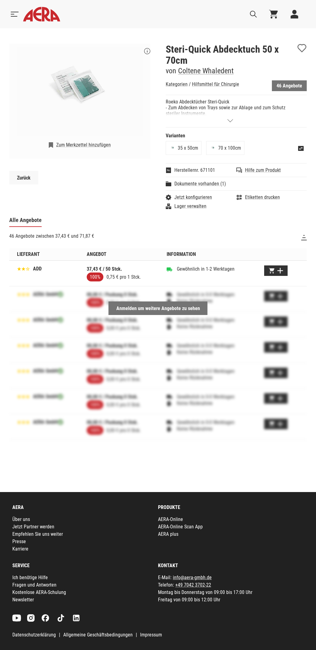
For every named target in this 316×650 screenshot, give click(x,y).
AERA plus (168, 534)
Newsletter (23, 600)
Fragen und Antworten (34, 585)
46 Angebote (289, 86)
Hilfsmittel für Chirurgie (215, 84)
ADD (37, 269)
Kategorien (177, 84)
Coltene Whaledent (206, 71)
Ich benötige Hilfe (30, 577)
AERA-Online (170, 519)
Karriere (20, 549)
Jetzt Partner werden (33, 527)
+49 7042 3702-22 (193, 585)
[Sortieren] (304, 237)
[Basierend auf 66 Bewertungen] (23, 268)
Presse (19, 541)
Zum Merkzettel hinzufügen (83, 145)
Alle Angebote (25, 220)
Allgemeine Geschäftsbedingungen (98, 635)
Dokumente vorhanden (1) (200, 184)
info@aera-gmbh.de (192, 577)
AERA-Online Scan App (180, 527)
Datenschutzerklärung (34, 635)
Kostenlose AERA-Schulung (39, 592)
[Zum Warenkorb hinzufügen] (276, 270)
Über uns (21, 519)
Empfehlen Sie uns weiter (37, 534)
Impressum (151, 635)
